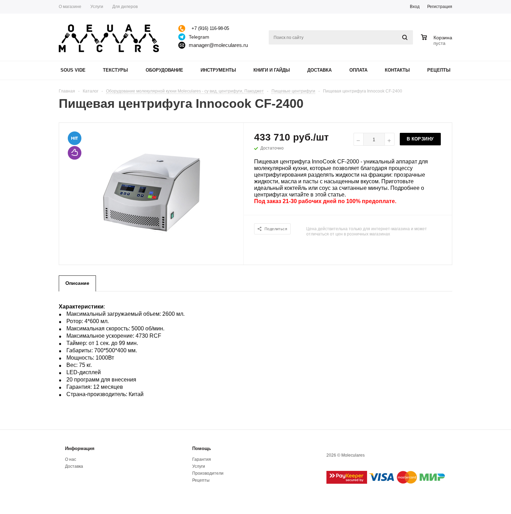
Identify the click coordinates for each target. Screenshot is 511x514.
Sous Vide (73, 70)
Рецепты (439, 70)
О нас (70, 459)
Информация (80, 448)
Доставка (319, 70)
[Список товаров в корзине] (437, 42)
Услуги (198, 466)
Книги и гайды (271, 70)
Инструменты (218, 70)
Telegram (199, 37)
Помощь (201, 448)
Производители (208, 473)
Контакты (397, 70)
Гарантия (201, 459)
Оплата (358, 70)
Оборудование (164, 70)
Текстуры (115, 70)
